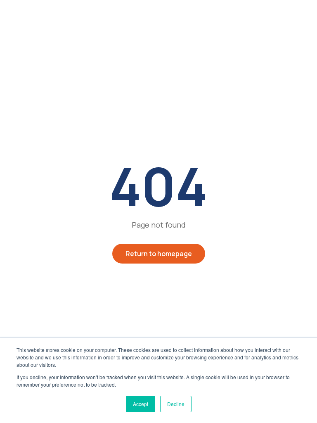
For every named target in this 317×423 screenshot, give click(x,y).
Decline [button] (176, 403)
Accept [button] (140, 403)
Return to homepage (158, 253)
